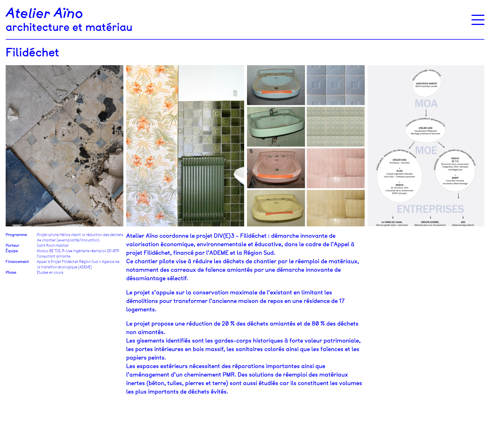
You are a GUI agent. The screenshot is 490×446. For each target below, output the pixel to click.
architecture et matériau (69, 27)
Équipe (12, 251)
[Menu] (478, 19)
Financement (17, 261)
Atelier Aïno (44, 13)
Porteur (12, 245)
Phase (11, 272)
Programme (16, 234)
